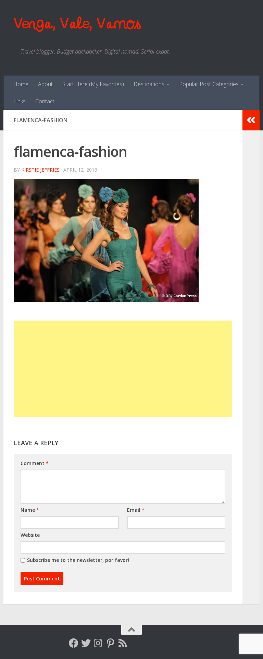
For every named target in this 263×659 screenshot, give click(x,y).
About (45, 84)
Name (30, 510)
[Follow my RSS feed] (123, 643)
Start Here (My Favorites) (93, 84)
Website (30, 535)
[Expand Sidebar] (251, 120)
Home (20, 84)
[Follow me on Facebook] (73, 643)
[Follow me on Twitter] (86, 643)
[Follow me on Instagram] (98, 643)
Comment (35, 463)
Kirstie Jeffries (40, 169)
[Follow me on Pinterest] (110, 643)
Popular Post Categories (209, 84)
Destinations (149, 84)
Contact (44, 101)
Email (136, 510)
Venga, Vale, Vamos (77, 24)
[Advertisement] (123, 369)
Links (19, 101)
